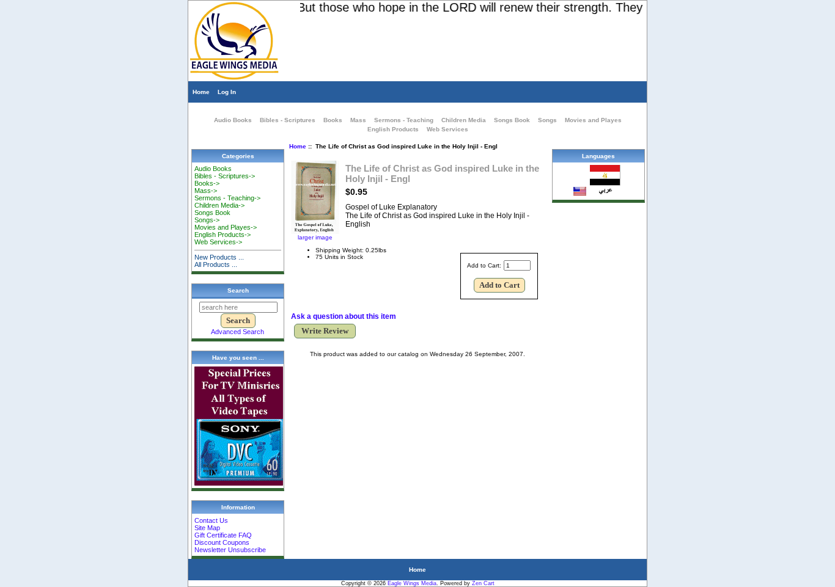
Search (238, 290)
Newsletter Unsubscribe (230, 549)
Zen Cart (483, 583)
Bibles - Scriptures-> (224, 176)
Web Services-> (218, 242)
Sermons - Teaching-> (227, 198)
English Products (393, 129)
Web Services (447, 129)
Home (201, 92)
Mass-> (205, 190)
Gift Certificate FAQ (223, 535)
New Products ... (219, 257)
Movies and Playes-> (225, 227)
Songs (547, 120)
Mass (358, 120)
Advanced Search (237, 331)
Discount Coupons (221, 542)
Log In (227, 92)
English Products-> (222, 234)
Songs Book (512, 120)
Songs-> (206, 220)
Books (332, 120)
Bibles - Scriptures (287, 120)
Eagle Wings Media (412, 583)
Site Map (207, 527)
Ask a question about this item (343, 316)
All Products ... (215, 264)
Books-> (206, 183)
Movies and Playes (593, 120)
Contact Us (211, 520)
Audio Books (233, 120)
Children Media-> (219, 205)
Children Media (463, 120)
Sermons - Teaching (403, 120)
